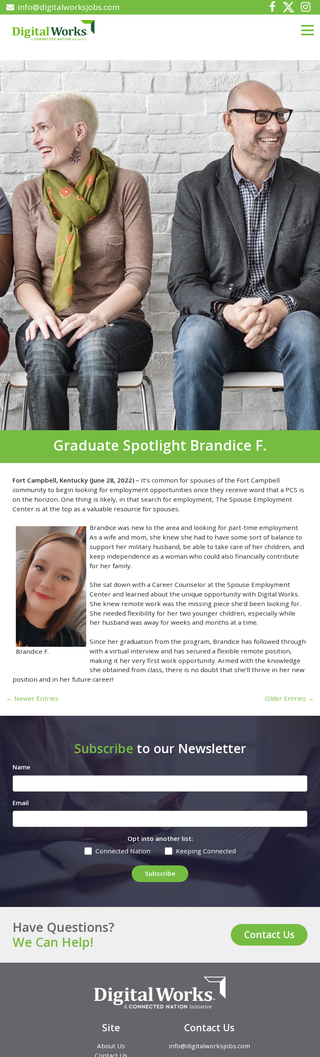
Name (21, 767)
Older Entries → (289, 698)
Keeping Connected (206, 851)
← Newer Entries (32, 698)
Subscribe (160, 873)
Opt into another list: (160, 838)
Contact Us (269, 934)
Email (20, 802)
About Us (111, 1046)
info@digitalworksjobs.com (69, 7)
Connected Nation (122, 851)
